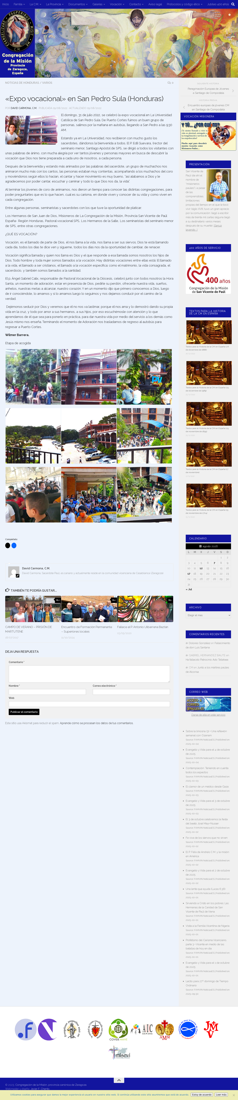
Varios (47, 82)
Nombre (14, 685)
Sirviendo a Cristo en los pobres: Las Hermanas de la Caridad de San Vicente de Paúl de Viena (207, 907)
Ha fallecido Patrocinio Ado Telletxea (207, 659)
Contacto (135, 4)
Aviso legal (155, 4)
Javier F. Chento (40, 1088)
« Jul (189, 589)
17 (188, 573)
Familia (18, 4)
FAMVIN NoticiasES (204, 739)
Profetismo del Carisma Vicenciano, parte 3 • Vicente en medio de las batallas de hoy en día (206, 944)
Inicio (5, 4)
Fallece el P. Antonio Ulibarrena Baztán (142, 627)
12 (201, 568)
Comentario (16, 662)
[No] (233, 1095)
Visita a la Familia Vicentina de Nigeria (207, 925)
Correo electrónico (105, 685)
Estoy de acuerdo (202, 1094)
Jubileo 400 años (218, 4)
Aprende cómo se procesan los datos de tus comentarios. (96, 723)
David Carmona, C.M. (24, 108)
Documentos (76, 4)
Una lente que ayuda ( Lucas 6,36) (205, 889)
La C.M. (34, 4)
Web (11, 698)
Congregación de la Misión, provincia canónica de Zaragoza (50, 1084)
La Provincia (53, 4)
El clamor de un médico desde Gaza (207, 786)
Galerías (97, 4)
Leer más (221, 1094)
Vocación (116, 4)
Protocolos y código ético (183, 4)
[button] (33, 377)
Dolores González (199, 643)
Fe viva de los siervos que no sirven (207, 837)
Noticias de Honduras (22, 82)
